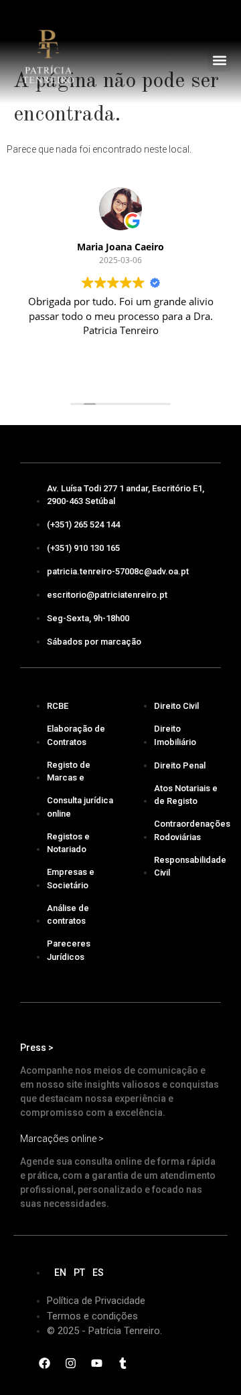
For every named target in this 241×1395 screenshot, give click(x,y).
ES (98, 1272)
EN (60, 1272)
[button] (219, 61)
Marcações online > (62, 1138)
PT (79, 1272)
